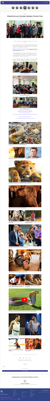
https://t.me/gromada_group (26, 112)
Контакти (26, 2)
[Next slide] (40, 8)
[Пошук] (38, 2)
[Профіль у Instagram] (44, 2)
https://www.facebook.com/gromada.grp (25, 116)
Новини (7, 2)
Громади (18, 2)
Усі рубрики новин (16, 354)
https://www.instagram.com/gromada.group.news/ (26, 118)
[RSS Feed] (49, 390)
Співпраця (42, 392)
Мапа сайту (39, 392)
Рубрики (10, 2)
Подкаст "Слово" (23, 396)
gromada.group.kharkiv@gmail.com (4, 394)
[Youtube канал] (47, 2)
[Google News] (47, 390)
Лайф (13, 396)
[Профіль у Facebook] (46, 2)
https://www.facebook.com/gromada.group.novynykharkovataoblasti (26, 114)
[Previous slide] (10, 8)
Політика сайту (48, 392)
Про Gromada (22, 2)
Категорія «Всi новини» (21, 354)
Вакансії (45, 392)
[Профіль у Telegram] (43, 2)
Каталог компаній (14, 2)
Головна (13, 354)
